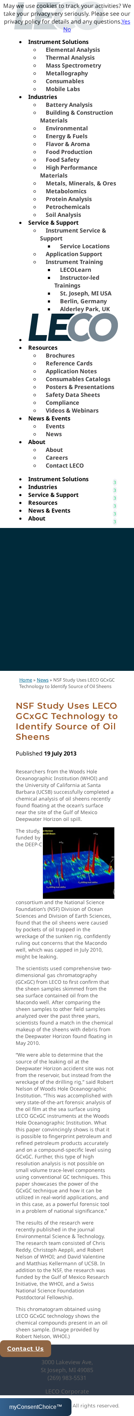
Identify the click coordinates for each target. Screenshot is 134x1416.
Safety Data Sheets (73, 395)
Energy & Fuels (67, 136)
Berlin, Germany (83, 301)
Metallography (67, 73)
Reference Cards (69, 363)
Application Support (74, 254)
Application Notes (71, 371)
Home (25, 680)
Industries (42, 97)
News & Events (49, 418)
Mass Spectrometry (73, 65)
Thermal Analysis (70, 57)
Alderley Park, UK (85, 309)
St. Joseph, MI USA (85, 293)
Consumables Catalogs (78, 379)
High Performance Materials (69, 171)
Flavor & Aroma (68, 144)
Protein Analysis (69, 199)
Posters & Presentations (80, 387)
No (67, 29)
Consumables (65, 81)
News (54, 434)
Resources (43, 347)
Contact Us (25, 1348)
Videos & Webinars (72, 410)
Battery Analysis (69, 105)
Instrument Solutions (58, 42)
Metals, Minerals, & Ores (81, 183)
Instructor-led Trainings (76, 281)
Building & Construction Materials (76, 116)
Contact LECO (65, 465)
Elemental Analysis (73, 50)
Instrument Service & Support (73, 234)
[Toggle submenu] (115, 479)
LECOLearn (75, 270)
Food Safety (62, 160)
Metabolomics (66, 191)
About (36, 442)
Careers (57, 458)
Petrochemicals (68, 207)
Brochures (60, 355)
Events (55, 426)
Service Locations (85, 246)
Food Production (69, 152)
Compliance (62, 403)
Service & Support (53, 222)
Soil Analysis (63, 215)
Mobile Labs (63, 89)
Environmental (67, 128)
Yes (125, 21)
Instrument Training (74, 262)
